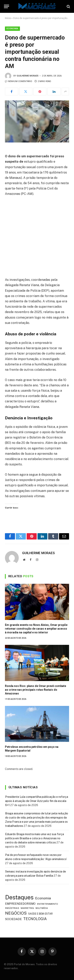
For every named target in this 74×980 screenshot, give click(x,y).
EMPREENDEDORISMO (20, 903)
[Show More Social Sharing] (65, 91)
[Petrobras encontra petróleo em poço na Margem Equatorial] (37, 724)
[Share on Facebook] (11, 91)
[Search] (68, 6)
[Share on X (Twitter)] (25, 91)
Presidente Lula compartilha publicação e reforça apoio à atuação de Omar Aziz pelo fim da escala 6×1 (36, 801)
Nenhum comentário (20, 81)
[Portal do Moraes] (37, 6)
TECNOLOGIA (35, 919)
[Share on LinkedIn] (54, 91)
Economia (12, 28)
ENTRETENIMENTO (47, 904)
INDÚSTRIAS (12, 908)
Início (8, 18)
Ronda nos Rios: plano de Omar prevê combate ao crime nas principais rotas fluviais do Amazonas (35, 689)
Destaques (19, 897)
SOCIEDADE (13, 919)
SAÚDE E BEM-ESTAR (40, 913)
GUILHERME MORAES (27, 76)
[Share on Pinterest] (40, 91)
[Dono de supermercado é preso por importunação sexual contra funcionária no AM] (37, 121)
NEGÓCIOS (16, 913)
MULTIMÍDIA (42, 908)
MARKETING (27, 908)
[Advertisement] (37, 238)
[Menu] (6, 6)
